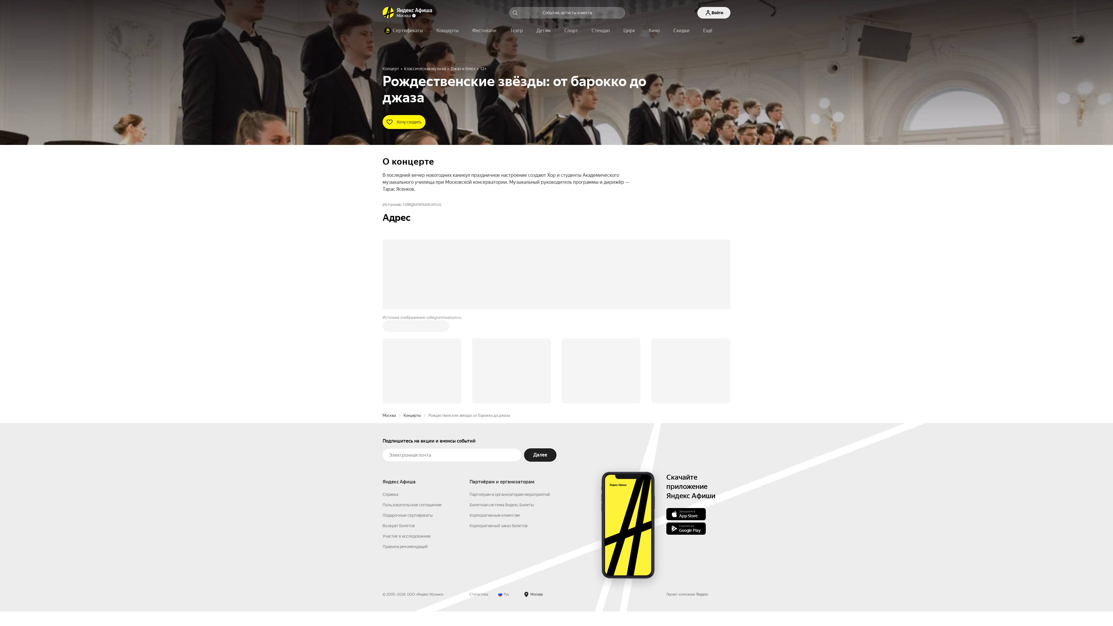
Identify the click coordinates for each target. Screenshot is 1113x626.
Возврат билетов (399, 438)
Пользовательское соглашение (412, 417)
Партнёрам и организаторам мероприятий (510, 406)
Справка (390, 406)
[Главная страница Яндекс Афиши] (388, 13)
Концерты (412, 327)
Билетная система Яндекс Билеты (502, 417)
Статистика (479, 507)
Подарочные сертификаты (408, 427)
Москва (389, 327)
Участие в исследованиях (407, 448)
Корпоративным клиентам (495, 427)
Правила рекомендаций (405, 458)
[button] (708, 31)
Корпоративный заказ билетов (499, 438)
